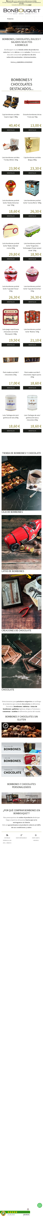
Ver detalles (11, 130)
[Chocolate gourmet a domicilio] (21, 771)
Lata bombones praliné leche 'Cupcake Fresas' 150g (10, 288)
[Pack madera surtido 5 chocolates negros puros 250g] (32, 360)
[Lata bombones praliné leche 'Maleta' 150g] (32, 317)
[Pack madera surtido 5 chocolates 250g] (11, 360)
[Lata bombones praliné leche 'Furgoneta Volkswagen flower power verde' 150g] (32, 231)
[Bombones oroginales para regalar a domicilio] (21, 759)
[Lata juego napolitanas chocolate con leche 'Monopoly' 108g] (11, 317)
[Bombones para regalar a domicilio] (21, 748)
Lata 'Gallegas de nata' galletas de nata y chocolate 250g (32, 417)
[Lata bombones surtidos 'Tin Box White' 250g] (11, 145)
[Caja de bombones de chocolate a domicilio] (21, 483)
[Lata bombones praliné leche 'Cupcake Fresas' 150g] (11, 274)
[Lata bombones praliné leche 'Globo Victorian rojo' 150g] (11, 188)
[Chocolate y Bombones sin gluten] (21, 730)
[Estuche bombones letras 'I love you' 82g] (32, 102)
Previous (2, 27)
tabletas (26, 706)
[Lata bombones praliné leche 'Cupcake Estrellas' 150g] (32, 274)
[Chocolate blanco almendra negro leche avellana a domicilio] (21, 660)
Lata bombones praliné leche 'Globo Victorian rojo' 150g (10, 202)
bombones (18, 706)
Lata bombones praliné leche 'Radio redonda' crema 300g (10, 245)
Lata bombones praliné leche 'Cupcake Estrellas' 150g (32, 288)
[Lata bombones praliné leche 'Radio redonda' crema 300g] (11, 231)
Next (41, 27)
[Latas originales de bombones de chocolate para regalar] (21, 542)
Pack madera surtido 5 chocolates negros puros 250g (32, 374)
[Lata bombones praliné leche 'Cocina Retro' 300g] (32, 188)
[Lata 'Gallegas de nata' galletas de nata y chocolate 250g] (32, 403)
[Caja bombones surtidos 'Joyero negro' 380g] (11, 102)
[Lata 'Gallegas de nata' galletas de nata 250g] (11, 403)
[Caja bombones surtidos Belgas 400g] (32, 145)
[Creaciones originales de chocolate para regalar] (21, 601)
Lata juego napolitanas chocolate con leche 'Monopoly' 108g (11, 331)
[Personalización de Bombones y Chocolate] (21, 798)
